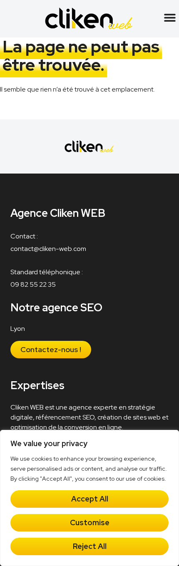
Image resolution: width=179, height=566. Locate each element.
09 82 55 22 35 (33, 284)
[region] (89, 498)
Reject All (90, 546)
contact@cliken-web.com (48, 248)
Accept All (89, 499)
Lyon (17, 328)
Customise (89, 522)
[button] (169, 17)
